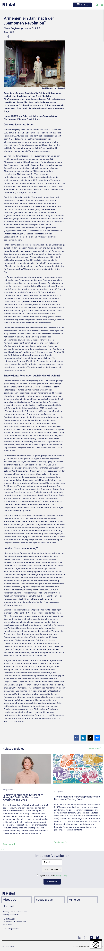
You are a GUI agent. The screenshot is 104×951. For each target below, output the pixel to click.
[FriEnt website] (9, 4)
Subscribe (52, 881)
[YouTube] (91, 937)
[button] (76, 738)
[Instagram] (85, 937)
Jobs (87, 946)
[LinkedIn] (79, 937)
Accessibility (78, 946)
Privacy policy (60, 875)
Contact (83, 946)
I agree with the (52, 875)
